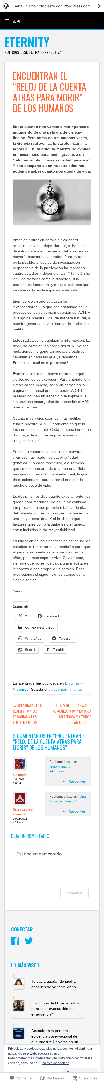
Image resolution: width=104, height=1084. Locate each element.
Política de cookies (55, 1063)
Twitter (29, 941)
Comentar (74, 893)
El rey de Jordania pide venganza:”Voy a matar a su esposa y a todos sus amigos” (72, 714)
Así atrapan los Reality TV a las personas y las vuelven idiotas (27, 714)
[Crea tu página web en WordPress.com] (52, 6)
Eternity (26, 41)
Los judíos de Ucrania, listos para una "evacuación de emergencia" (55, 1008)
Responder (77, 782)
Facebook (15, 941)
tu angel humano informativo (65, 766)
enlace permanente (65, 689)
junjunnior (20, 775)
